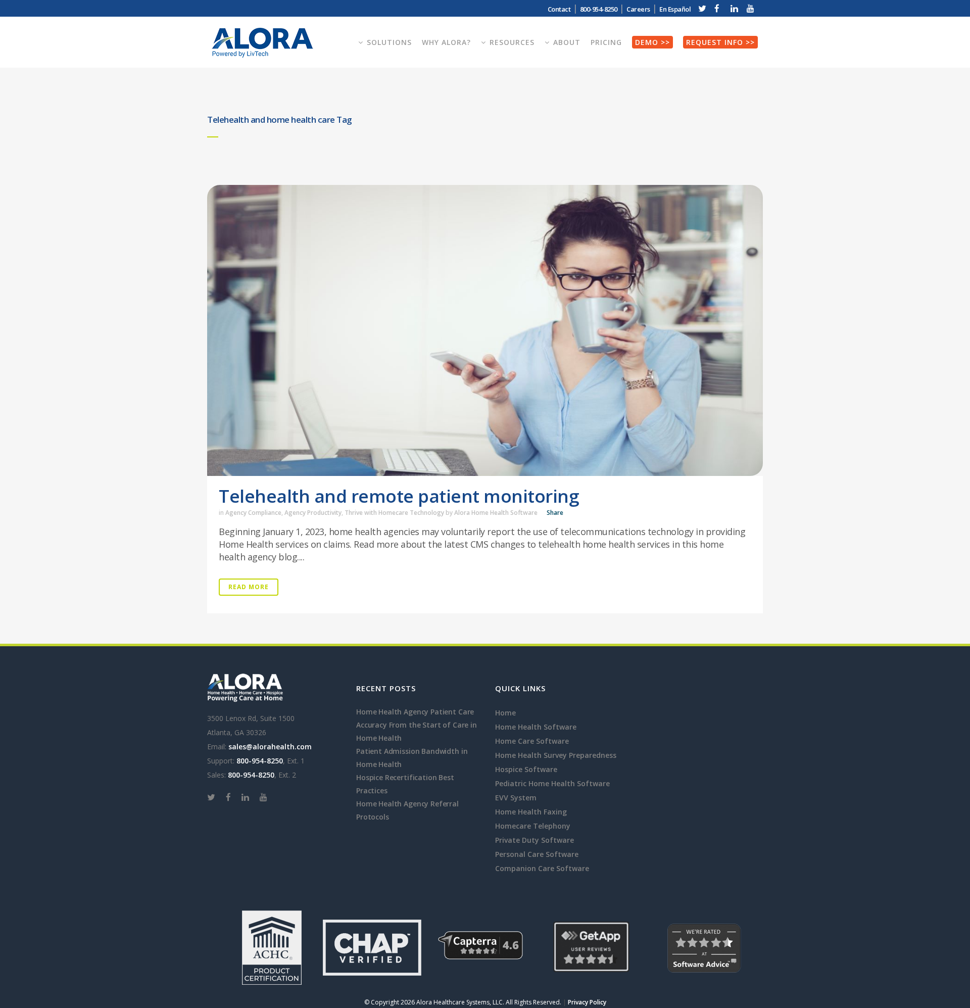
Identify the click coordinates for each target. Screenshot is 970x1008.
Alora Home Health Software (496, 512)
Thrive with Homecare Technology (394, 512)
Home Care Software (532, 741)
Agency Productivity (313, 512)
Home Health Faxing (531, 812)
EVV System (516, 797)
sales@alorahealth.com (270, 746)
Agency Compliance (253, 512)
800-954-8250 (259, 760)
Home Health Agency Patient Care (415, 711)
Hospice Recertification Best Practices (405, 784)
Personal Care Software (536, 854)
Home (505, 712)
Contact (559, 9)
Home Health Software (535, 727)
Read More (248, 587)
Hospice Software (526, 769)
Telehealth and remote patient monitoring (399, 496)
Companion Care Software (542, 868)
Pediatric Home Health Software (552, 783)
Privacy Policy (587, 1002)
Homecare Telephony (532, 826)
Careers (638, 9)
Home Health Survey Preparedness (555, 755)
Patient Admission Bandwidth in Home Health (411, 757)
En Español (675, 9)
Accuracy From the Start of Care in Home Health (416, 731)
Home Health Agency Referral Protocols (407, 810)
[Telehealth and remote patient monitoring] (485, 330)
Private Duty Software (534, 840)
